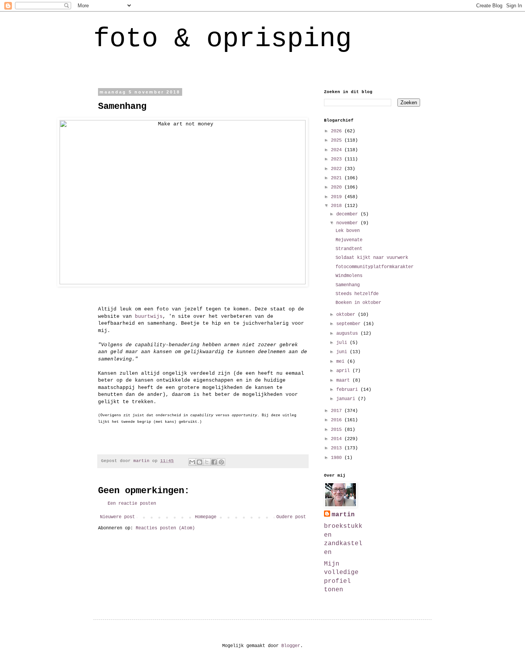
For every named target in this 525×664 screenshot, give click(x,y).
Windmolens (349, 276)
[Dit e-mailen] (192, 462)
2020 (337, 187)
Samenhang (348, 285)
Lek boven (348, 231)
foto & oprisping (222, 39)
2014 (337, 439)
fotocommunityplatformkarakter (375, 267)
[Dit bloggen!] (199, 462)
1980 (337, 457)
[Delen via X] (207, 462)
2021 (337, 178)
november (348, 223)
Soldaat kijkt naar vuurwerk (372, 257)
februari (348, 389)
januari (347, 399)
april (344, 371)
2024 (337, 150)
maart (344, 380)
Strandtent (349, 249)
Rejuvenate (349, 240)
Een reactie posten (132, 503)
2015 (337, 429)
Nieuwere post (117, 517)
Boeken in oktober (358, 302)
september (349, 324)
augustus (348, 333)
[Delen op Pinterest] (221, 462)
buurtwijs (149, 316)
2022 (337, 169)
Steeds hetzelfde (357, 294)
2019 (337, 197)
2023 (337, 159)
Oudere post (291, 517)
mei (341, 361)
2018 (337, 206)
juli (343, 342)
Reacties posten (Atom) (165, 528)
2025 (337, 140)
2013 (337, 448)
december (348, 214)
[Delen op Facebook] (214, 462)
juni (343, 352)
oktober (347, 314)
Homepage (205, 517)
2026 (337, 131)
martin (343, 514)
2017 (337, 411)
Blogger (290, 646)
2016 (337, 420)
